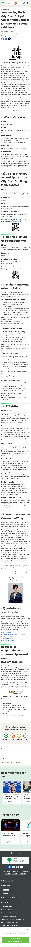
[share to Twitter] (9, 38)
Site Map (14, 874)
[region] (15, 937)
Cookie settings (15, 945)
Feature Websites (6, 913)
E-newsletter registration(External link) (13, 634)
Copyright (24, 871)
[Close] (27, 929)
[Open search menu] (24, 3)
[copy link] (12, 39)
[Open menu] (27, 3)
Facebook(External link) (8, 636)
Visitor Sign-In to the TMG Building (11, 919)
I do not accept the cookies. (15, 941)
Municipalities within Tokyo (9, 922)
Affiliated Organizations (8, 916)
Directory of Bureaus (7, 910)
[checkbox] (6, 737)
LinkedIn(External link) (8, 640)
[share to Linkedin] (6, 38)
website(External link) (14, 221)
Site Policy (8, 874)
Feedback (15, 871)
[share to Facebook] (2, 38)
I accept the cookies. (15, 938)
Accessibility (22, 874)
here (11, 696)
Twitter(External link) (8, 638)
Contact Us (6, 871)
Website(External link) (8, 632)
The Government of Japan (9, 925)
